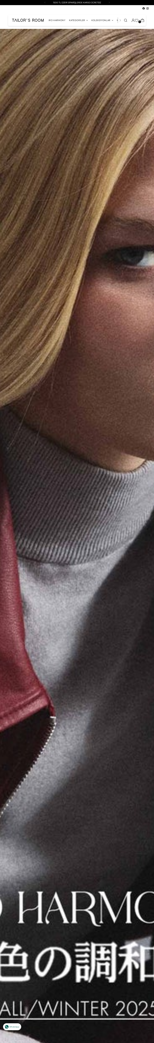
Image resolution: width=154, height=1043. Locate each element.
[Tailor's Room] (27, 20)
